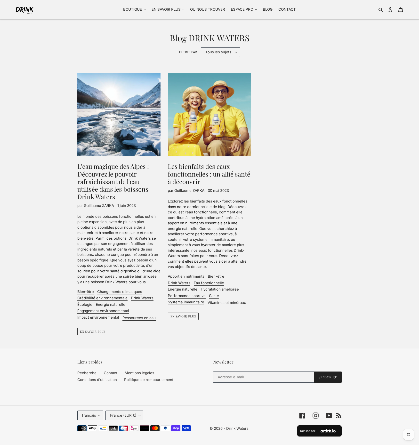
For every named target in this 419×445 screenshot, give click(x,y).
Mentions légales (139, 373)
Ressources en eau (139, 318)
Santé (214, 295)
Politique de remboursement (148, 379)
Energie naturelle (110, 304)
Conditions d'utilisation (97, 379)
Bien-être (85, 291)
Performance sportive (187, 295)
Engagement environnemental (103, 310)
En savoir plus (92, 331)
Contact (110, 373)
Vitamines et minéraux (227, 302)
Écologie (84, 304)
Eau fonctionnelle (209, 283)
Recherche (87, 373)
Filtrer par (188, 52)
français (89, 415)
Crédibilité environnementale (102, 298)
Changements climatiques (119, 291)
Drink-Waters (142, 298)
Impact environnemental (98, 317)
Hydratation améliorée (220, 289)
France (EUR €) (123, 415)
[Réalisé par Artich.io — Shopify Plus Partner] (328, 431)
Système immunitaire (186, 302)
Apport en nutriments (186, 276)
